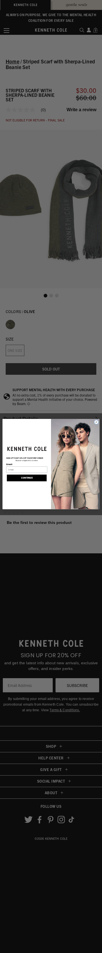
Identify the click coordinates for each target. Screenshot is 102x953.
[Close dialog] (96, 422)
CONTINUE (27, 477)
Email (9, 464)
